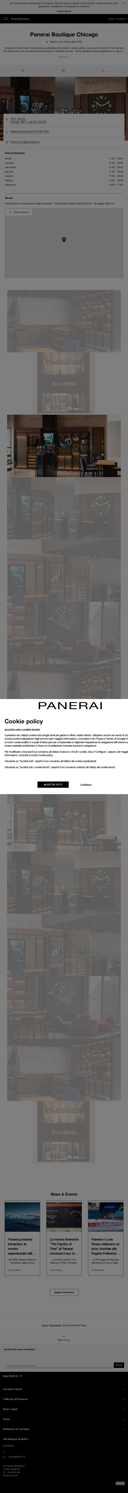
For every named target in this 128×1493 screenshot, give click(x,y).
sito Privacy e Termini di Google (108, 738)
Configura (85, 784)
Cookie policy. (45, 755)
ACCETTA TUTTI (53, 784)
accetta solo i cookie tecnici (22, 729)
